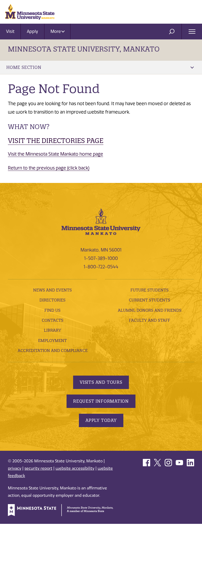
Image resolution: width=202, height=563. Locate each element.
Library (52, 330)
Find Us (52, 310)
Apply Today (101, 420)
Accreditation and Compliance (53, 350)
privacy (14, 468)
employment (52, 340)
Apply (32, 31)
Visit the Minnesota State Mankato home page (55, 154)
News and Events (52, 290)
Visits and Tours (101, 382)
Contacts (52, 320)
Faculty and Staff (149, 320)
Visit (10, 31)
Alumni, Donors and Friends (149, 310)
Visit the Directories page (55, 141)
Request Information (101, 401)
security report (38, 468)
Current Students (149, 300)
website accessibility (74, 468)
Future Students (149, 290)
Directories (52, 300)
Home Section (24, 67)
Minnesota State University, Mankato (84, 49)
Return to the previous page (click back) (48, 168)
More (56, 31)
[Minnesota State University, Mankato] (101, 221)
